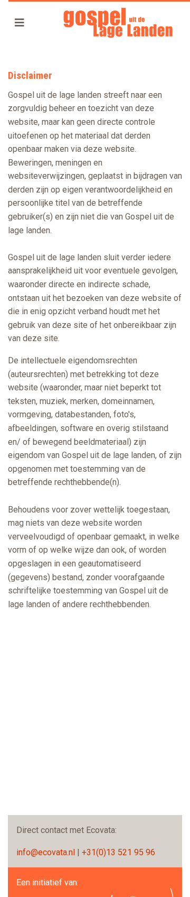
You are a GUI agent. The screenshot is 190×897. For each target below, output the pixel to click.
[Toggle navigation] (19, 22)
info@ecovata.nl (45, 852)
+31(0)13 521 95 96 (118, 852)
